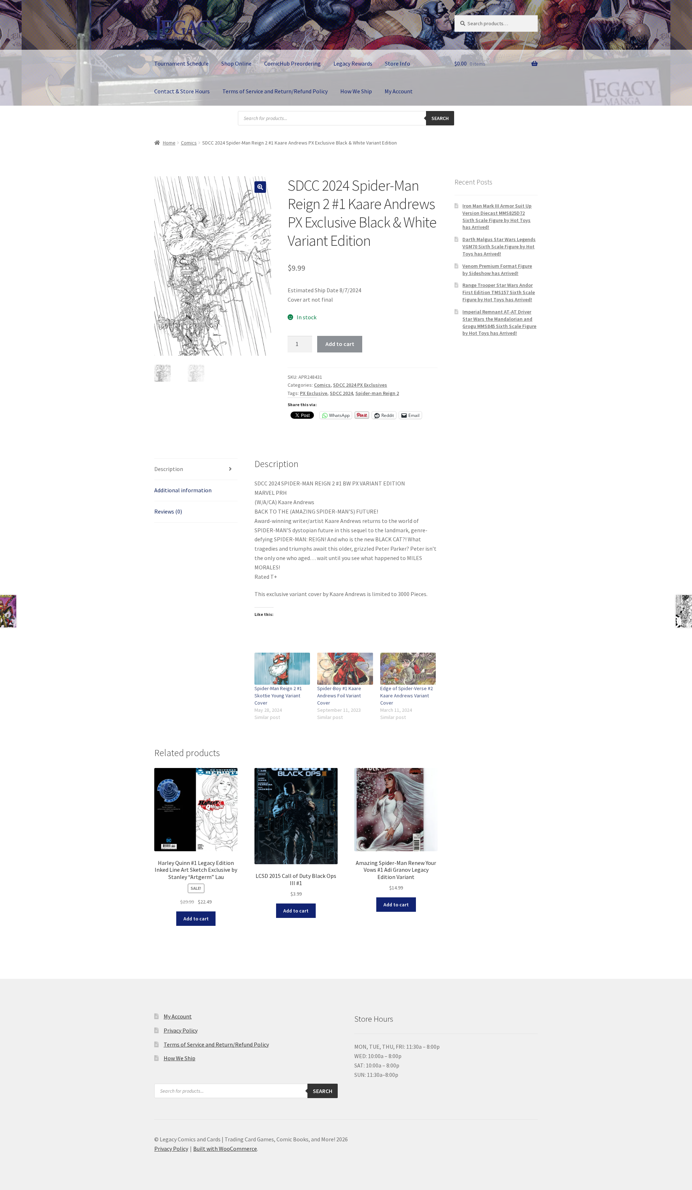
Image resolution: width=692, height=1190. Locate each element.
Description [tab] (168, 468)
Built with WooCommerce (225, 1148)
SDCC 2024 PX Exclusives (360, 385)
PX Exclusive (313, 393)
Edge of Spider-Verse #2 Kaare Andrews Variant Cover (406, 695)
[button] (260, 187)
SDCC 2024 (341, 393)
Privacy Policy (181, 1030)
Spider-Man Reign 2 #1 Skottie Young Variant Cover (278, 695)
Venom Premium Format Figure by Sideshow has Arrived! (497, 269)
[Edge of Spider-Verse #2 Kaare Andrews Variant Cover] (408, 668)
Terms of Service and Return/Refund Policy (275, 91)
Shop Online (236, 63)
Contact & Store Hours (182, 91)
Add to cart (339, 343)
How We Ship (356, 91)
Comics (189, 142)
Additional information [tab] (183, 490)
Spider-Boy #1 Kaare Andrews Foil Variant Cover (339, 695)
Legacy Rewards (352, 63)
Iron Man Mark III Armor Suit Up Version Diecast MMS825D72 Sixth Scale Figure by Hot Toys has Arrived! (497, 216)
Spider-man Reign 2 (377, 393)
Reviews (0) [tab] (168, 511)
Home (169, 142)
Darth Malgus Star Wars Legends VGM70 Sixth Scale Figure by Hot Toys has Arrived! (499, 246)
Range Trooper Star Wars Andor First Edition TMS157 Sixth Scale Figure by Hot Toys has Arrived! (498, 292)
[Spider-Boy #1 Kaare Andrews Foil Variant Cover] (345, 668)
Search (440, 118)
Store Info (397, 63)
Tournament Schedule (181, 63)
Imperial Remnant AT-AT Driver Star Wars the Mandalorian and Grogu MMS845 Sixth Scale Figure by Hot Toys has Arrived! (499, 322)
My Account (399, 91)
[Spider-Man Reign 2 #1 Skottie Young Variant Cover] (282, 668)
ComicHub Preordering (292, 63)
